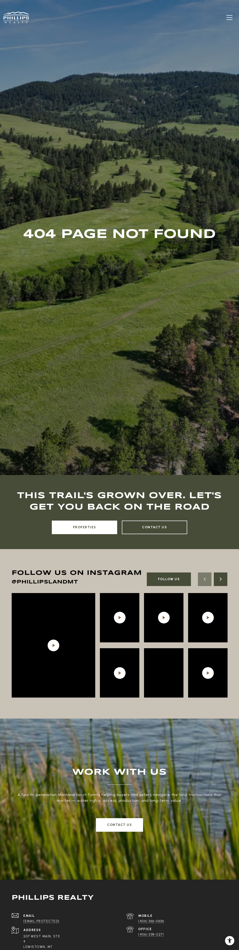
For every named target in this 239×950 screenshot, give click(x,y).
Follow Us (169, 579)
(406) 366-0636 (151, 921)
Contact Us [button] (119, 825)
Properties (84, 527)
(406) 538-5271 (151, 934)
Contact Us (154, 527)
